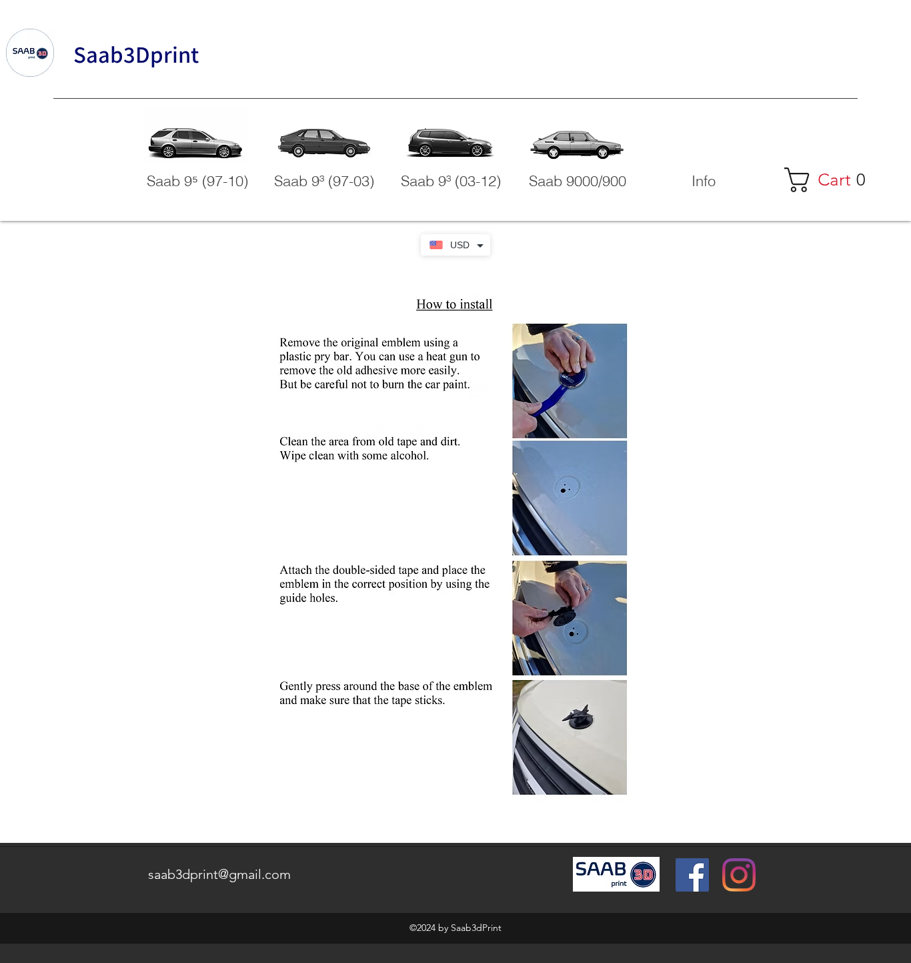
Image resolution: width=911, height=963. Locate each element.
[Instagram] (739, 875)
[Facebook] (692, 875)
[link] (831, 180)
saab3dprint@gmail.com (219, 874)
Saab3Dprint (136, 54)
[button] (703, 180)
